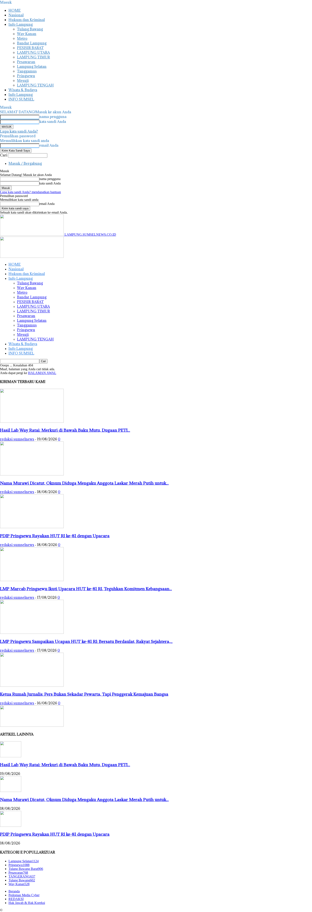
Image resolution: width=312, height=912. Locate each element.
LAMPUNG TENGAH (35, 85)
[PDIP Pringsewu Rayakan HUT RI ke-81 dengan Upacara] (32, 527)
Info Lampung (20, 24)
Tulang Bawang (30, 29)
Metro (22, 38)
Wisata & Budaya (22, 90)
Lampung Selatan (31, 66)
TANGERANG (21, 876)
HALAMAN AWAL (42, 373)
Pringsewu (26, 76)
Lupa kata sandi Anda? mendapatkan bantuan (30, 192)
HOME (14, 10)
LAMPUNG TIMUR (33, 57)
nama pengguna (52, 116)
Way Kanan (26, 33)
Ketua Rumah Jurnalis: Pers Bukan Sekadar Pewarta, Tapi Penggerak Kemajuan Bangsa (84, 694)
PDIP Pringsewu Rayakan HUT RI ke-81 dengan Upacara (55, 535)
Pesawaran (26, 62)
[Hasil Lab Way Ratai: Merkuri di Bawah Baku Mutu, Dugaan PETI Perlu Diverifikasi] (32, 421)
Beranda (14, 891)
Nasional (16, 15)
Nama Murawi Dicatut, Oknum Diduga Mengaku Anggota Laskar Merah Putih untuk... (84, 483)
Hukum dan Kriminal (26, 19)
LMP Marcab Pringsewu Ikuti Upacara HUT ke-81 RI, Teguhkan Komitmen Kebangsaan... (86, 588)
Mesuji (23, 80)
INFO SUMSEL (21, 99)
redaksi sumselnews (17, 439)
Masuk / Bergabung (25, 163)
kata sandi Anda (52, 121)
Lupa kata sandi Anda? (19, 131)
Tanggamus (27, 71)
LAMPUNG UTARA (33, 52)
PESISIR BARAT (30, 47)
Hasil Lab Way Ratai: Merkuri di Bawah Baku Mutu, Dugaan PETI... (65, 430)
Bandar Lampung (31, 43)
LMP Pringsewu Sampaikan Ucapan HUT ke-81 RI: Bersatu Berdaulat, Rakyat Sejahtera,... (86, 641)
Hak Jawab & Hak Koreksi (26, 903)
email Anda (48, 145)
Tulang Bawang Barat (25, 869)
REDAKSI (16, 899)
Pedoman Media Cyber (23, 895)
